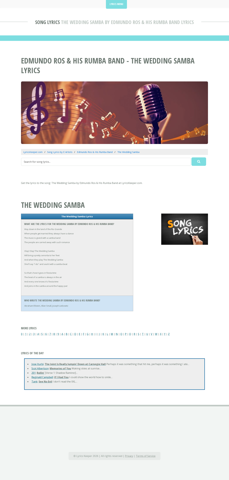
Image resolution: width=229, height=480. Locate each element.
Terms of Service (145, 456)
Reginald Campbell (42, 377)
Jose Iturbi (37, 364)
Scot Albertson (40, 368)
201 (33, 373)
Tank (34, 381)
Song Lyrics (47, 22)
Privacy (129, 456)
